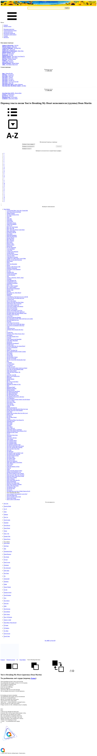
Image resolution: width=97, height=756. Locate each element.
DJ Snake (6, 625)
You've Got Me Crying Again (14, 496)
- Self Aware (8, 49)
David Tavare (7, 633)
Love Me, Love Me (11, 374)
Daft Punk (6, 546)
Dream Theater (7, 587)
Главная (6, 25)
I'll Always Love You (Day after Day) (16, 312)
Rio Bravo (9, 416)
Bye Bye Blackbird (11, 247)
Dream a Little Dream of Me (13, 266)
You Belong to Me (11, 487)
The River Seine (10, 457)
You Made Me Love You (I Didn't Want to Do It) (18, 491)
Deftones (6, 514)
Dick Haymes (7, 609)
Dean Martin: (7, 209)
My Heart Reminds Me (12, 392)
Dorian (5, 531)
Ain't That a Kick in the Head (14, 212)
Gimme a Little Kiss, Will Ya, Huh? (15, 277)
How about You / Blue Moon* (14, 292)
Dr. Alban (6, 630)
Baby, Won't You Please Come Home (16, 229)
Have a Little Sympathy (12, 286)
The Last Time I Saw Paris (13, 448)
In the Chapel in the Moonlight (14, 339)
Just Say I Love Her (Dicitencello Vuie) (16, 359)
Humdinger (9, 294)
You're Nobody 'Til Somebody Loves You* (17, 494)
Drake (5, 511)
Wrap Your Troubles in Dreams (14, 484)
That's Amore (10, 439)
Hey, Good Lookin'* (12, 287)
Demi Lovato (7, 562)
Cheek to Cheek (10, 255)
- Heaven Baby (12, 93)
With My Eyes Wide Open (13, 483)
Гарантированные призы (10, 30)
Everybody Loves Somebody (14, 269)
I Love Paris (10, 316)
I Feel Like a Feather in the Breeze (15, 306)
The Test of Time (11, 459)
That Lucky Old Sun (12, 437)
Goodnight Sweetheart (12, 283)
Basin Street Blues (11, 231)
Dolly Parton (7, 614)
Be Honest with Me (11, 232)
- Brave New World (10, 98)
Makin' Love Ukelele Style (13, 376)
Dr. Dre (5, 589)
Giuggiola (9, 279)
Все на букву (50, 640)
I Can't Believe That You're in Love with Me (17, 296)
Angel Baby (10, 220)
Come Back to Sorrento (12, 257)
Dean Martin (23, 659)
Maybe (8, 380)
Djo (4, 576)
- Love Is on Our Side (10, 81)
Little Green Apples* (12, 370)
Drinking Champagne (12, 268)
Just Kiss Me (10, 355)
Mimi (8, 385)
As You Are (9, 225)
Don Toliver (6, 600)
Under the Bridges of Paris (13, 466)
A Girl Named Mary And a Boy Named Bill (17, 210)
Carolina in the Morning (12, 251)
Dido (5, 548)
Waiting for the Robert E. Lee (14, 472)
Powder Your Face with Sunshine (15, 410)
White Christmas (11, 479)
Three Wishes (10, 463)
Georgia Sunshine (11, 275)
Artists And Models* (12, 224)
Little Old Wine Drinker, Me (13, 372)
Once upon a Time (11, 402)
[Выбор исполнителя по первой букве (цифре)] (12, 140)
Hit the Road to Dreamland (13, 288)
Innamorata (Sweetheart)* (13, 343)
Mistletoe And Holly (11, 388)
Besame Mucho (10, 238)
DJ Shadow (6, 628)
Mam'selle (9, 377)
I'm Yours (9, 321)
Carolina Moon (10, 253)
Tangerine (9, 436)
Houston (9, 291)
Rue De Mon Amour (12, 417)
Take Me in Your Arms (12, 435)
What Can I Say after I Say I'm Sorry (15, 474)
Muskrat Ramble (11, 390)
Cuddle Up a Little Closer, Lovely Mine (16, 258)
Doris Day (6, 603)
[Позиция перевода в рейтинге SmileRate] (73, 671)
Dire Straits (6, 557)
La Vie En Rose (10, 364)
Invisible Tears (10, 344)
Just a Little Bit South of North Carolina (16, 351)
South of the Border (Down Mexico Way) (17, 431)
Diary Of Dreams (8, 617)
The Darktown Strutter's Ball (13, 444)
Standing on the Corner (12, 432)
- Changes (7, 77)
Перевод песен (7, 26)
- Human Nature (10, 63)
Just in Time (9, 354)
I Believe (9, 295)
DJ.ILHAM (6, 578)
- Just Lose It (7, 60)
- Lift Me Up (8, 80)
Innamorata (9, 342)
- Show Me (7, 83)
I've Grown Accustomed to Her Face (15, 325)
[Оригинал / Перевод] (58, 671)
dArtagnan (6, 565)
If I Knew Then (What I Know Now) (16, 333)
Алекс (33, 678)
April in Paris (10, 221)
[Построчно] (35, 671)
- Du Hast (7, 55)
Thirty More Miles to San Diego (14, 462)
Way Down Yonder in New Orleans (15, 473)
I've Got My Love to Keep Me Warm (15, 324)
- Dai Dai (10, 45)
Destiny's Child (7, 620)
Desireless (6, 581)
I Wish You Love (11, 328)
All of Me (9, 216)
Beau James (9, 233)
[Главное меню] (12, 21)
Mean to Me (10, 383)
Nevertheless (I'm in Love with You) (15, 396)
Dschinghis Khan (8, 551)
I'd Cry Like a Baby (11, 301)
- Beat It (8, 52)
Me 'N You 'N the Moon (12, 381)
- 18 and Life (8, 74)
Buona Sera (9, 246)
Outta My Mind (10, 405)
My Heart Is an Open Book (13, 391)
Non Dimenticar (10, 398)
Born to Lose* (10, 243)
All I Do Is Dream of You (13, 214)
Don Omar (6, 573)
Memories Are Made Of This (14, 384)
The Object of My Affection (13, 454)
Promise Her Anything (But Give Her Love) (17, 413)
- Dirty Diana (9, 57)
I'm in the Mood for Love (13, 320)
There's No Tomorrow (12, 461)
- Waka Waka (12, 51)
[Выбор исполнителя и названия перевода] (12, 117)
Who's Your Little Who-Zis (13, 480)
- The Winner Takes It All (10, 64)
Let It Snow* (10, 365)
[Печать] (71, 671)
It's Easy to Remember (12, 347)
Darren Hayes (7, 539)
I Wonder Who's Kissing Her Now (15, 329)
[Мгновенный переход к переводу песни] (12, 129)
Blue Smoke (10, 242)
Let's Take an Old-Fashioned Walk (15, 369)
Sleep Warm (10, 427)
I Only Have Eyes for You (13, 322)
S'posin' (8, 418)
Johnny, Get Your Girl (12, 350)
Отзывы (6, 36)
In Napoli (9, 338)
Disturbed (6, 522)
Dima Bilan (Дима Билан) (10, 622)
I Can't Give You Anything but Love (15, 298)
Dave (5, 598)
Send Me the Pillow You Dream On (15, 420)
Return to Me (10, 414)
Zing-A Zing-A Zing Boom (13, 499)
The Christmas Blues (12, 440)
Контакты (6, 37)
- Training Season (9, 59)
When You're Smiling (12, 477)
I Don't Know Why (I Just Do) (14, 303)
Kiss (8, 361)
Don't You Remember (12, 264)
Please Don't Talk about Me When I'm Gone (17, 409)
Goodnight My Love (12, 281)
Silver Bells (9, 424)
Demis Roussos (7, 554)
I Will (8, 327)
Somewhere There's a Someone (14, 429)
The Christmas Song (11, 442)
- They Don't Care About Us (13, 56)
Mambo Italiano (10, 379)
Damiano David (7, 592)
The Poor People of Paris (13, 455)
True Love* (9, 465)
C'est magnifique (11, 249)
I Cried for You (10, 299)
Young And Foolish (11, 498)
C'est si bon (9, 250)
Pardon (8, 406)
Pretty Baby (9, 411)
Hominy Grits (10, 290)
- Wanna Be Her (7, 73)
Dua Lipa (6, 503)
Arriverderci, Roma (11, 223)
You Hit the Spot (11, 488)
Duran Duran (7, 528)
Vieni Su (9, 468)
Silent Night (9, 422)
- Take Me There (8, 53)
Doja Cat (6, 517)
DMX (5, 606)
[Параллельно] (12, 671)
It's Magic (9, 348)
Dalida (5, 584)
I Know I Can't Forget (12, 309)
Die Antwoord (7, 568)
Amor (8, 217)
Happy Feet (9, 284)
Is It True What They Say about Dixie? (16, 346)
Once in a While (10, 401)
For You (9, 270)
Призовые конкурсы (9, 29)
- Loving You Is (8, 94)
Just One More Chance (12, 357)
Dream (8, 265)
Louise (8, 373)
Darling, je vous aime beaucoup (14, 259)
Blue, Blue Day (10, 239)
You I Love (9, 489)
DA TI (5, 509)
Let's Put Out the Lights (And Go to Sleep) (17, 368)
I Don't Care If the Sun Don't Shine (15, 302)
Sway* (8, 433)
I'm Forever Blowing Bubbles (14, 317)
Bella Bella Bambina (12, 235)
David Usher (7, 636)
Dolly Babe (6, 570)
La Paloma (9, 362)
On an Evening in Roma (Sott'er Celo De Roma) (18, 399)
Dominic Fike (7, 536)
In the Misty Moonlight (12, 340)
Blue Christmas (10, 240)
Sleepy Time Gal (11, 428)
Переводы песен (11, 659)
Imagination (9, 335)
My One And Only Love (13, 395)
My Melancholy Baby (12, 394)
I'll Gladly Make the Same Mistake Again (16, 313)
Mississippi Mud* (11, 387)
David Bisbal (7, 611)
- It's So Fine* (9, 97)
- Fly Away (7, 79)
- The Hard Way (11, 48)
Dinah (8, 262)
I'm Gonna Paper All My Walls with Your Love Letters (20, 318)
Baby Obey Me (10, 228)
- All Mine (14, 85)
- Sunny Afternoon (12, 84)
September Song (11, 421)
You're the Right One (12, 495)
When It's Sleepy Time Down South (15, 476)
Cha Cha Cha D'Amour (12, 254)
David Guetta (7, 520)
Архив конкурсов (8, 32)
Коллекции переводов (9, 33)
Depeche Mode (7, 506)
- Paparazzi (8, 62)
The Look (9, 450)
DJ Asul (6, 559)
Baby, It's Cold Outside (12, 227)
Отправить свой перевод (10, 34)
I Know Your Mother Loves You (14, 310)
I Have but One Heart (12, 307)
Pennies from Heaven (12, 407)
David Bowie (7, 525)
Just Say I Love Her (11, 358)
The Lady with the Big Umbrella (14, 447)
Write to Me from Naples (13, 485)
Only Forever (10, 403)
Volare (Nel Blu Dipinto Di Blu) (14, 470)
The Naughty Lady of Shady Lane (15, 453)
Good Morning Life (11, 280)
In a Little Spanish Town (12, 336)
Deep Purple (10, 261)
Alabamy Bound (11, 213)
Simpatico (9, 425)
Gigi (8, 276)
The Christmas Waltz (12, 443)
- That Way (8, 96)
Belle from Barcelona (12, 236)
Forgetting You (10, 272)
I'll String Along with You (13, 314)
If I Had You (10, 332)
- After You (7, 76)
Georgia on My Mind (12, 273)
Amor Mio (9, 218)
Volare (8, 469)
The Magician (10, 451)
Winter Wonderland (11, 481)
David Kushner (7, 595)
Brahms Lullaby (10, 244)
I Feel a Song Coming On (13, 305)
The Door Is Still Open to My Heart (15, 446)
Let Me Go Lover (11, 366)
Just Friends (9, 353)
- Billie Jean (9, 46)
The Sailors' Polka (11, 458)
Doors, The (6, 533)
